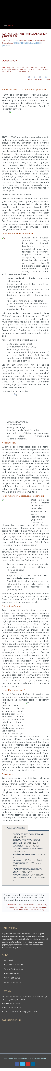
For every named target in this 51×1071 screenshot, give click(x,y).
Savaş (35, 907)
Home (4, 40)
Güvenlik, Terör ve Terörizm (29, 40)
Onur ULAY (12, 61)
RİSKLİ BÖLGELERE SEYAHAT (24, 854)
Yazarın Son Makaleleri (15, 828)
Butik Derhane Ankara (9, 1069)
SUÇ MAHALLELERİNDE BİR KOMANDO (28, 849)
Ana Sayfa (8, 960)
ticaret (26, 909)
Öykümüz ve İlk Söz (13, 964)
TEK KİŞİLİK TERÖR (20, 863)
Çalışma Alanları (11, 973)
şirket (21, 909)
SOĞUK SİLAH (18, 846)
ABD (16, 905)
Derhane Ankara (25, 1069)
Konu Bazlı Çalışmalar (27, 69)
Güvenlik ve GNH (13, 40)
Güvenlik (38, 905)
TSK (31, 909)
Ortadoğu (19, 907)
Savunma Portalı (7, 43)
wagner (43, 909)
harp (44, 905)
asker (21, 905)
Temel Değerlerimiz (13, 969)
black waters (29, 905)
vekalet (37, 909)
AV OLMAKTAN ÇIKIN (21, 875)
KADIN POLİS (18, 860)
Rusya (30, 907)
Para (25, 907)
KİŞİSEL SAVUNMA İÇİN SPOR (25, 878)
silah (16, 909)
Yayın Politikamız (12, 978)
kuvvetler (10, 907)
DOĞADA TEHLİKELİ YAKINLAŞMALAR (28, 834)
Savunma (42, 907)
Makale (42, 40)
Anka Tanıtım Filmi (13, 982)
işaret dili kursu (39, 1069)
